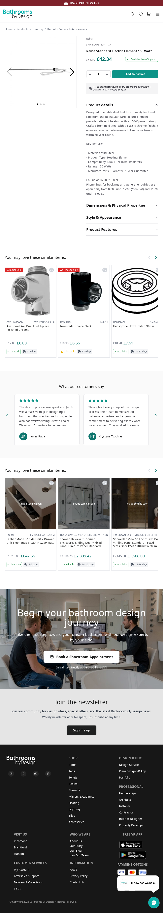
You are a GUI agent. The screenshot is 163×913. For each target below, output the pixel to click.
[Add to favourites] (109, 45)
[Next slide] (156, 415)
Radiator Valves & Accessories (67, 29)
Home (9, 29)
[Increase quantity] (106, 74)
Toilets (73, 777)
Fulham (19, 854)
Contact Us (77, 882)
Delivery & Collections (28, 882)
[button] (72, 72)
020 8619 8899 (95, 667)
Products (22, 29)
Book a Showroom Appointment (84, 656)
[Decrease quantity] (90, 74)
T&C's (17, 889)
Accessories (76, 822)
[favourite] (141, 14)
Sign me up (81, 730)
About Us (76, 841)
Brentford (20, 847)
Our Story (76, 846)
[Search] (133, 14)
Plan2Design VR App (132, 771)
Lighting (74, 809)
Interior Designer (130, 819)
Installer (124, 806)
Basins (73, 784)
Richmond (20, 841)
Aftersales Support (26, 876)
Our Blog (76, 850)
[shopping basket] (149, 14)
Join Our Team (79, 855)
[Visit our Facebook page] (23, 773)
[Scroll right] (155, 257)
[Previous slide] (7, 415)
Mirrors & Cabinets (81, 796)
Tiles (72, 815)
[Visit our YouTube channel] (35, 773)
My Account (21, 869)
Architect (125, 800)
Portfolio (124, 777)
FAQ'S (73, 869)
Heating (38, 29)
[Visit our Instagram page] (11, 773)
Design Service (129, 765)
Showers (74, 790)
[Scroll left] (149, 257)
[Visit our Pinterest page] (48, 773)
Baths (72, 765)
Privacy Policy (78, 876)
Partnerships (127, 793)
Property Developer (132, 825)
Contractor (126, 812)
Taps (72, 771)
